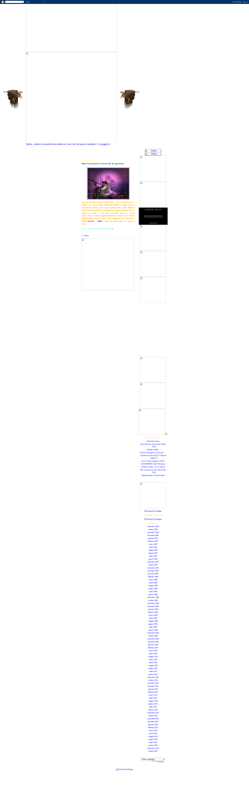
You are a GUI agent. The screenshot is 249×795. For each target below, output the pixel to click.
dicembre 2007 (153, 571)
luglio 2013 (153, 742)
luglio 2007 (153, 556)
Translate (160, 762)
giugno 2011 (153, 668)
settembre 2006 (153, 526)
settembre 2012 (153, 713)
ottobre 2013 (153, 751)
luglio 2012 (153, 707)
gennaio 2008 (153, 574)
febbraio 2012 (153, 692)
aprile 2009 (153, 618)
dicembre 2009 (153, 642)
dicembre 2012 (153, 722)
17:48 (111, 228)
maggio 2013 (153, 736)
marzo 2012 (153, 695)
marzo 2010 (153, 651)
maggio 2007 (153, 550)
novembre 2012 (153, 719)
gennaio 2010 (153, 645)
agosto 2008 (153, 595)
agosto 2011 (153, 674)
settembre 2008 (153, 597)
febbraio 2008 (153, 577)
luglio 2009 (153, 627)
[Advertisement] (108, 153)
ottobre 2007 (153, 565)
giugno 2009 (153, 624)
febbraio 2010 (153, 648)
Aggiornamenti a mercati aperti (153, 475)
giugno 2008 (153, 589)
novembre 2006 (153, 532)
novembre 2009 (153, 639)
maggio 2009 (153, 621)
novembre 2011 (153, 683)
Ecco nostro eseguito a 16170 (153, 461)
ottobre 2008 (153, 600)
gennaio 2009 (153, 609)
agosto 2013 (153, 745)
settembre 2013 (153, 748)
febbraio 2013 (153, 727)
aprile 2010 (153, 654)
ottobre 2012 (153, 716)
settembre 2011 (153, 677)
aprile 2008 (153, 583)
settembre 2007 (153, 562)
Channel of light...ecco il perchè (153, 467)
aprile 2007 (153, 547)
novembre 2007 (153, 568)
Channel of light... (153, 450)
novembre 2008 (153, 603)
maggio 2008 (153, 586)
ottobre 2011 (153, 680)
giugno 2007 (153, 553)
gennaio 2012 (153, 689)
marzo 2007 (153, 544)
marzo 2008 (153, 580)
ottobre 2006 (153, 529)
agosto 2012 (153, 710)
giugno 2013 (153, 739)
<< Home (85, 236)
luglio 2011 (153, 671)
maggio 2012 (153, 701)
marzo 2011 (153, 659)
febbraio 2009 (153, 612)
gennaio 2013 (153, 725)
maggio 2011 (153, 665)
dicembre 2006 (153, 535)
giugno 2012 (153, 704)
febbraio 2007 (153, 541)
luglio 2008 (153, 592)
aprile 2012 (153, 698)
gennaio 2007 (153, 538)
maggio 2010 (153, 656)
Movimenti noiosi (153, 441)
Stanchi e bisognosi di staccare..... (153, 453)
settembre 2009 (153, 633)
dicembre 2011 (153, 686)
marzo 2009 (153, 615)
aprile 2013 (153, 733)
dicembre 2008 (153, 606)
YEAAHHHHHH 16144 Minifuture (153, 464)
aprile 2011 (153, 662)
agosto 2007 (153, 559)
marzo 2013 (153, 730)
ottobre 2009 (153, 636)
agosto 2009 (153, 630)
